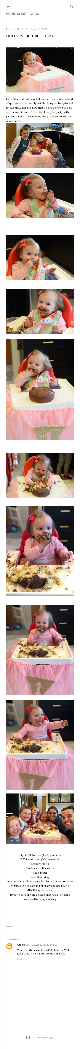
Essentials (25, 13)
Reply (20, 959)
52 (37, 13)
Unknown (23, 944)
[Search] (72, 5)
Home (10, 13)
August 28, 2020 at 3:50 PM (46, 944)
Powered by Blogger (43, 1037)
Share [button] (9, 926)
